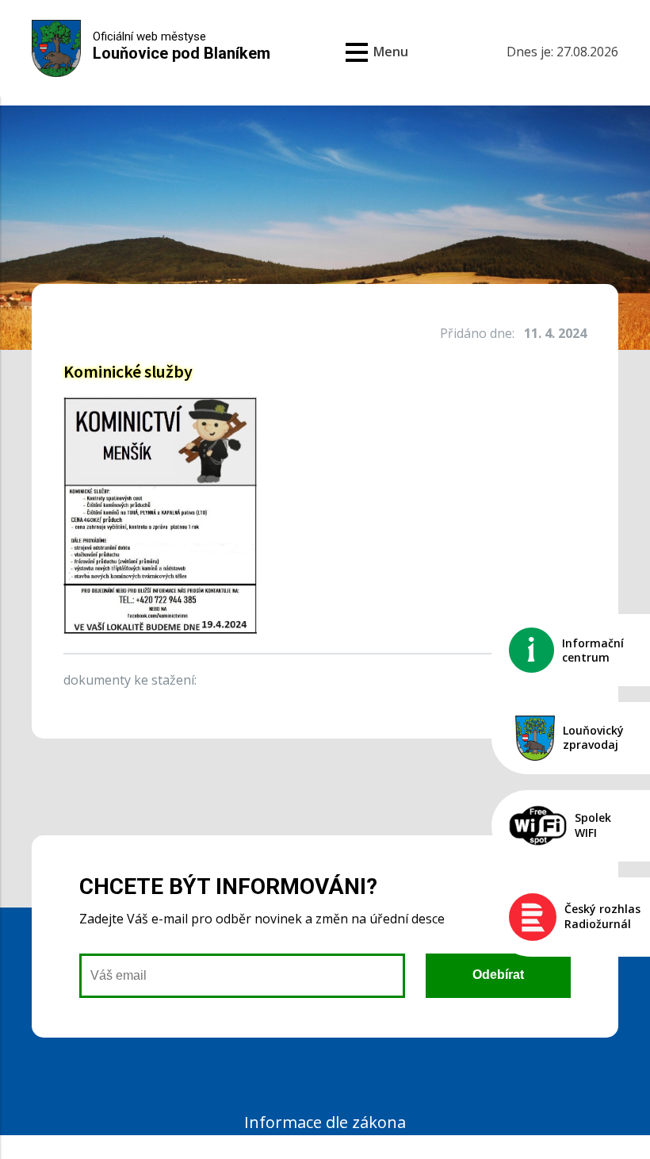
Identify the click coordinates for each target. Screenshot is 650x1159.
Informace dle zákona (325, 1122)
